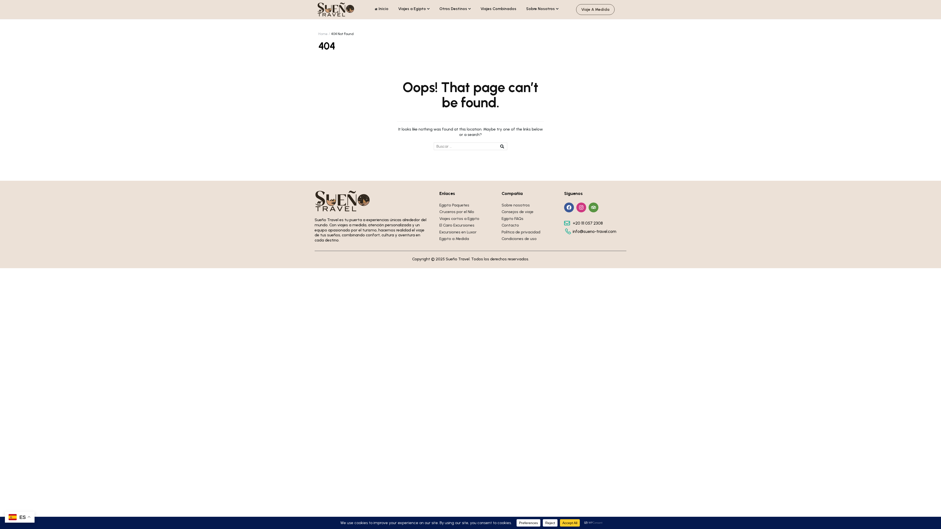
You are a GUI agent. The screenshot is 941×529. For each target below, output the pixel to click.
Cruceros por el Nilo (456, 211)
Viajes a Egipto (412, 8)
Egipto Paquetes (454, 205)
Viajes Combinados (498, 8)
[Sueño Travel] (336, 9)
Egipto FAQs (512, 218)
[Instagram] (581, 207)
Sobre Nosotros (540, 8)
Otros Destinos (453, 8)
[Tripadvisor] (593, 207)
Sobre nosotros (516, 205)
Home (323, 34)
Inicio (383, 8)
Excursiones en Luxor (458, 232)
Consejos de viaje (517, 211)
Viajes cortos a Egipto (459, 218)
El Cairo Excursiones (456, 225)
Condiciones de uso (519, 238)
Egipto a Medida (454, 238)
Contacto (510, 225)
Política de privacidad (521, 232)
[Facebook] (569, 207)
